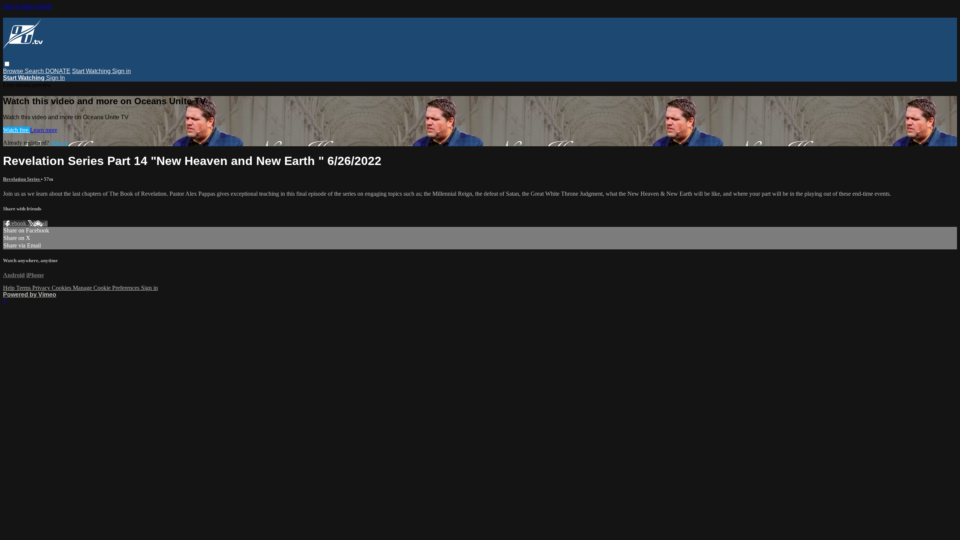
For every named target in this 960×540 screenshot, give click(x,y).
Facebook (15, 223)
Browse (14, 71)
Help (9, 288)
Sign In (55, 78)
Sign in (121, 71)
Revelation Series (22, 179)
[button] (6, 64)
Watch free (16, 130)
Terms (24, 288)
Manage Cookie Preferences (107, 288)
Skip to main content (27, 6)
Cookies (62, 288)
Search (35, 71)
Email (41, 223)
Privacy (42, 288)
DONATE (57, 71)
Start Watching (92, 71)
